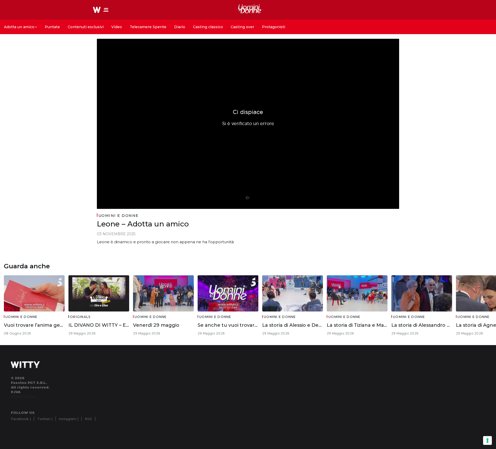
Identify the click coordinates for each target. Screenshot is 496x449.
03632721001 (23, 396)
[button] (106, 9)
